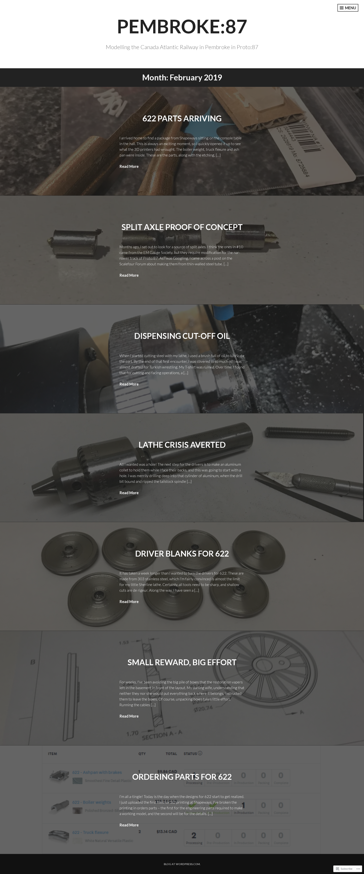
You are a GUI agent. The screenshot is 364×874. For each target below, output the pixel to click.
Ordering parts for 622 (182, 776)
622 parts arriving (182, 118)
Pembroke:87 (182, 26)
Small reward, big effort (182, 662)
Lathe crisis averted (182, 444)
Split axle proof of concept (182, 227)
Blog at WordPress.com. (182, 864)
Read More (129, 166)
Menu (350, 7)
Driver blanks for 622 (182, 553)
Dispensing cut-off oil (182, 336)
